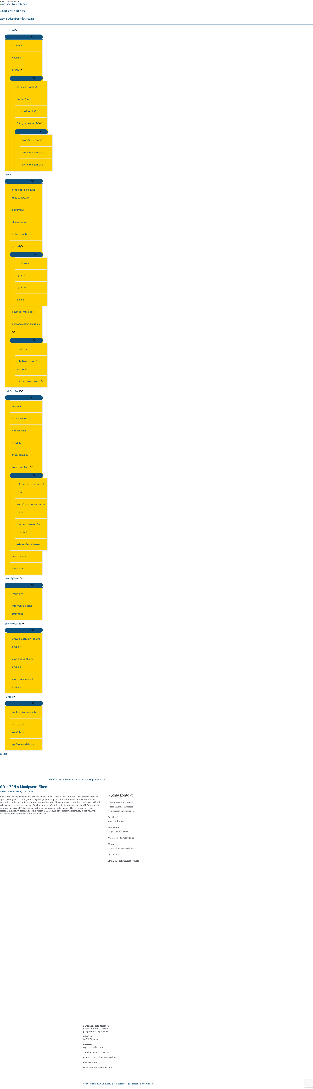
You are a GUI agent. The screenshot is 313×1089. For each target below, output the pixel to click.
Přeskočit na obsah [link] (10, 1)
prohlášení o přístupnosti (141, 1083)
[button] (9, 766)
